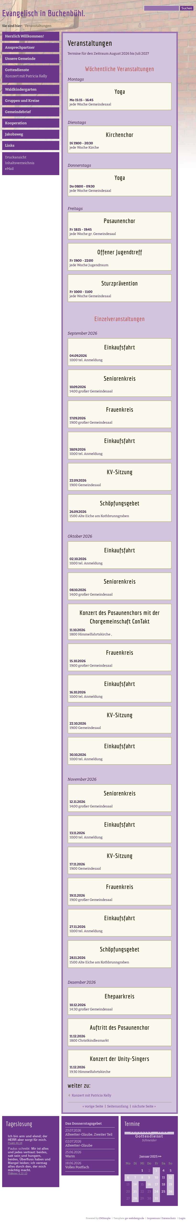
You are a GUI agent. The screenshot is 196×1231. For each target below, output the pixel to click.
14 (135, 1184)
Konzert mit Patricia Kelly (26, 76)
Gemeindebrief (18, 112)
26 (170, 1192)
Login (182, 1218)
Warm (70, 1156)
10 (156, 1177)
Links (9, 145)
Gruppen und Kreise (22, 101)
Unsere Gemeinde (20, 59)
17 (156, 1184)
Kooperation (16, 123)
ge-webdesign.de (134, 1218)
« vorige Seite (92, 1106)
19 (170, 1184)
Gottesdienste (17, 70)
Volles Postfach (77, 1167)
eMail (9, 169)
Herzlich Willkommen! (24, 36)
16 (149, 1184)
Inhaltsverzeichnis (19, 163)
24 (156, 1192)
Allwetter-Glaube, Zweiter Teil (88, 1134)
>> (159, 1156)
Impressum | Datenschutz (161, 1218)
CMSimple (104, 1218)
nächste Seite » (144, 1106)
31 (156, 1198)
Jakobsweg (14, 134)
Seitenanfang (117, 1106)
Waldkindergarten (21, 89)
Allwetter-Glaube (79, 1145)
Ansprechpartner (20, 47)
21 (135, 1192)
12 (170, 1177)
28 (135, 1198)
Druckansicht (15, 157)
